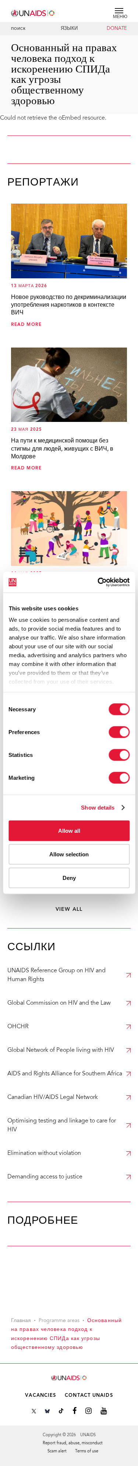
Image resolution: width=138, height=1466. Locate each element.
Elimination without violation (44, 1153)
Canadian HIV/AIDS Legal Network (52, 1097)
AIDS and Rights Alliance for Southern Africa (64, 1074)
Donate (117, 29)
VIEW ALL (69, 909)
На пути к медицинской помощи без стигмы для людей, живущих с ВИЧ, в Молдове (62, 449)
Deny (69, 877)
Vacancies (40, 1395)
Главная (21, 1321)
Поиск (18, 29)
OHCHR (17, 1027)
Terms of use (86, 1451)
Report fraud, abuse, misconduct (73, 1443)
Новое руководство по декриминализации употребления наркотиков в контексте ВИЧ (68, 305)
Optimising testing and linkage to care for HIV (61, 1125)
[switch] (119, 732)
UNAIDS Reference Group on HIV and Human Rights (56, 975)
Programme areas (59, 1321)
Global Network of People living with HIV (60, 1050)
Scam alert (57, 1451)
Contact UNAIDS (89, 1395)
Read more (26, 325)
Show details (97, 807)
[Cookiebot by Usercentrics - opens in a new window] (98, 582)
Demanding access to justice (44, 1177)
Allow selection (69, 854)
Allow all (69, 830)
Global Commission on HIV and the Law (59, 1003)
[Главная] (33, 12)
